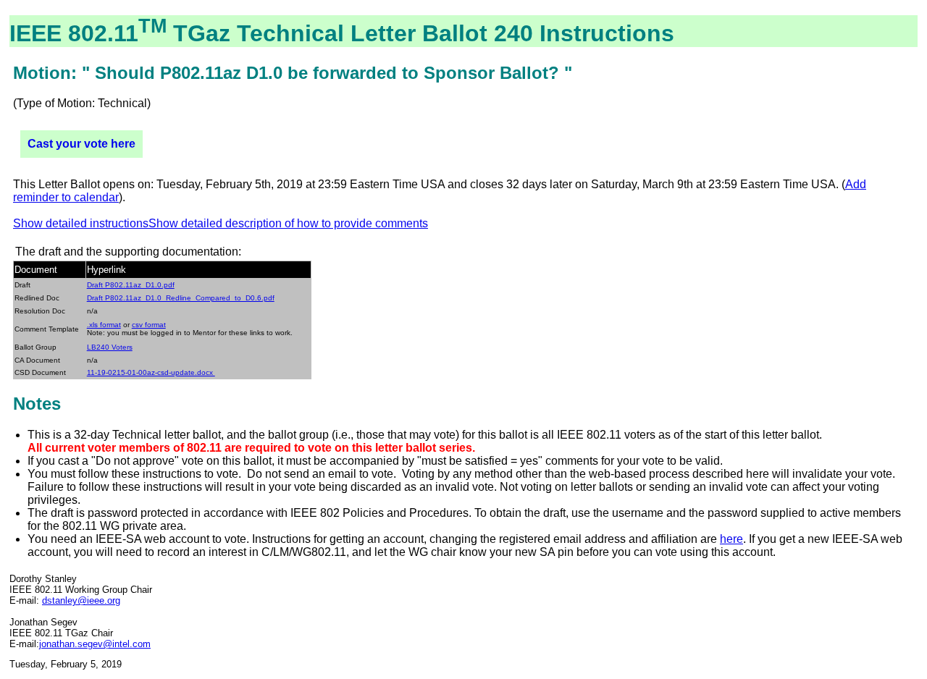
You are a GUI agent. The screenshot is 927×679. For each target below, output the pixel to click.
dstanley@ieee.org (81, 600)
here (731, 539)
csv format (149, 325)
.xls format (104, 325)
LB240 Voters (110, 347)
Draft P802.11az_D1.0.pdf (131, 285)
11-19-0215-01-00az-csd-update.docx (151, 372)
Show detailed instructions (80, 223)
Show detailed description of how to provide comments (288, 223)
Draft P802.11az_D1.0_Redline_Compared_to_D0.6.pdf (180, 298)
